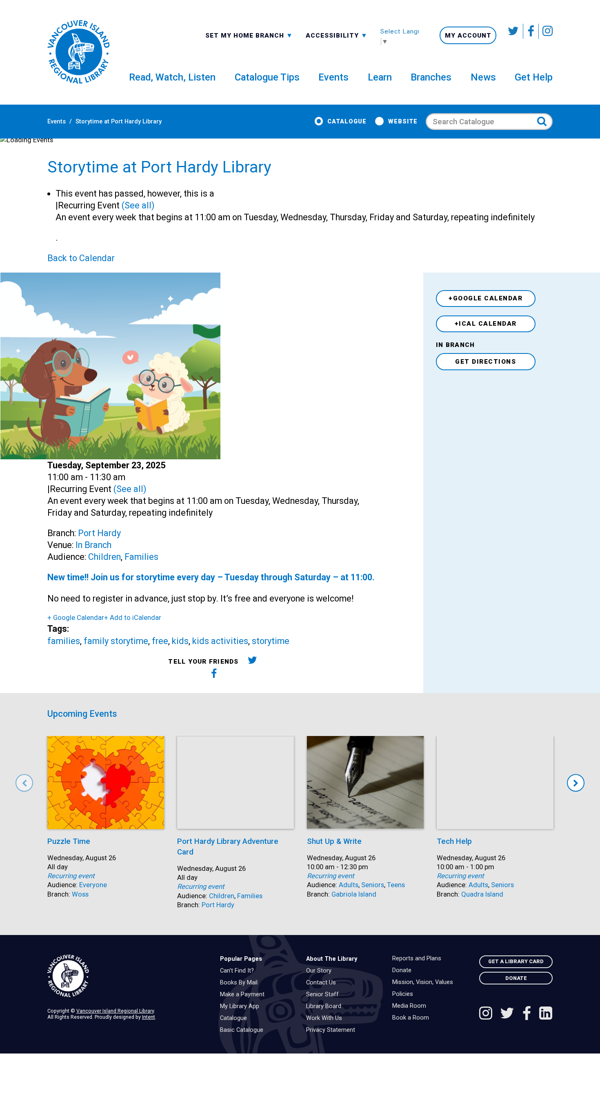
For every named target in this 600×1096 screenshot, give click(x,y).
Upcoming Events (82, 714)
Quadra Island (482, 894)
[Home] (127, 976)
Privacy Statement (332, 1030)
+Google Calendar (485, 298)
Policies (404, 994)
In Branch (93, 545)
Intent (148, 1017)
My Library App (241, 1006)
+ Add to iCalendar (132, 618)
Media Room (411, 1006)
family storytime (116, 641)
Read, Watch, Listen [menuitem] (172, 77)
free (160, 641)
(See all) (138, 205)
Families (141, 557)
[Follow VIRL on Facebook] (531, 31)
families (63, 641)
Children (104, 557)
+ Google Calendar (75, 618)
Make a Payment (244, 994)
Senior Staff (324, 994)
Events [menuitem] (333, 77)
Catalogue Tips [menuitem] (267, 77)
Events (56, 121)
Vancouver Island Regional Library (115, 1011)
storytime (270, 641)
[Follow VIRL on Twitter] (514, 31)
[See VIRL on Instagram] (546, 31)
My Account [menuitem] (468, 35)
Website (402, 121)
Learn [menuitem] (380, 77)
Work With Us (326, 1018)
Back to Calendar (81, 258)
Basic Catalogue (243, 1030)
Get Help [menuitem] (534, 77)
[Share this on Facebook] (214, 675)
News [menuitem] (483, 77)
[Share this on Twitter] (252, 661)
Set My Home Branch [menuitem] (245, 35)
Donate (403, 970)
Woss (80, 894)
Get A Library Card (516, 961)
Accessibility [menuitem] (337, 35)
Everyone (93, 885)
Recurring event (70, 876)
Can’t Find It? (239, 971)
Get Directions (485, 361)
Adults (348, 885)
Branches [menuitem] (431, 77)
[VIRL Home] (78, 52)
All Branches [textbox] (231, 34)
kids (180, 641)
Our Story (320, 971)
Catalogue (347, 121)
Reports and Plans (418, 958)
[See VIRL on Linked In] (545, 1014)
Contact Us (323, 983)
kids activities (220, 641)
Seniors (372, 885)
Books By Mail (241, 983)
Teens (396, 885)
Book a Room (412, 1018)
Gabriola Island (353, 894)
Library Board (325, 1006)
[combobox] (249, 35)
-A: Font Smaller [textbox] (337, 34)
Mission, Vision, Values (424, 982)
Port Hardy (99, 533)
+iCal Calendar (486, 323)
